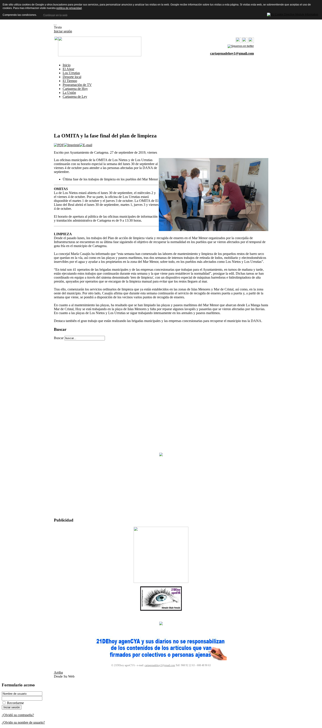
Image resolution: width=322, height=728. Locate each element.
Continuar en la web (55, 14)
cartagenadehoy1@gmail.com (232, 53)
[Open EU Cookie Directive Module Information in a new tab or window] (292, 13)
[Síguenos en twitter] (241, 46)
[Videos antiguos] (245, 42)
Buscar (59, 338)
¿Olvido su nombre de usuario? (23, 722)
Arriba (58, 672)
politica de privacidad (69, 8)
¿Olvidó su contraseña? (18, 715)
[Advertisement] (29, 87)
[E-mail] (86, 145)
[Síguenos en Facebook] (251, 42)
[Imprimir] (72, 145)
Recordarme (15, 703)
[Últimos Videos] (238, 42)
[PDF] (59, 145)
